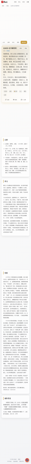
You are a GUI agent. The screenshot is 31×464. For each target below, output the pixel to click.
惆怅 (25, 91)
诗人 (19, 2)
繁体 (19, 459)
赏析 (18, 42)
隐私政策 (15, 461)
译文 (13, 42)
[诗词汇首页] (4, 2)
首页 (3, 6)
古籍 (28, 2)
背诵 (26, 48)
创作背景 (24, 42)
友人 (20, 91)
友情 (5, 95)
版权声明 (21, 461)
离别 (10, 91)
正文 (4, 42)
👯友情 (15, 91)
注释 (8, 42)
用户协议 (9, 461)
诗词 (15, 2)
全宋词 (5, 91)
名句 (23, 2)
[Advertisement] (15, 24)
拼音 (21, 48)
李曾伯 (8, 51)
